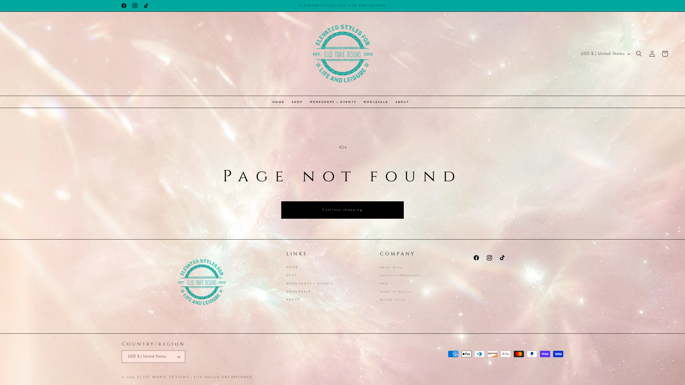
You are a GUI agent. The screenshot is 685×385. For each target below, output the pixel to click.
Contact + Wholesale (400, 275)
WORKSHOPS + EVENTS (309, 283)
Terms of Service (396, 291)
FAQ (384, 283)
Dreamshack (237, 377)
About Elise (391, 268)
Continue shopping (342, 209)
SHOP (292, 275)
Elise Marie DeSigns (163, 377)
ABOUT (293, 299)
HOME (292, 268)
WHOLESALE (298, 291)
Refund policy (393, 299)
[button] (639, 53)
